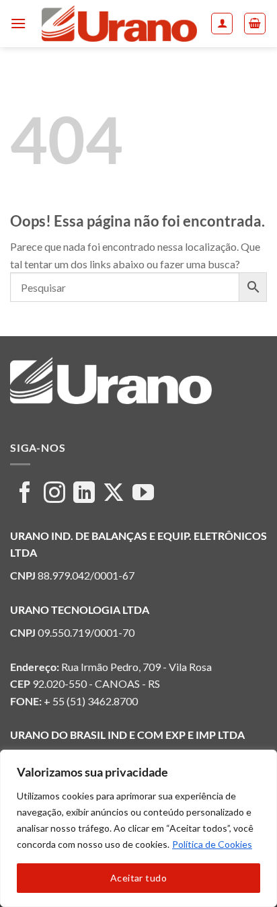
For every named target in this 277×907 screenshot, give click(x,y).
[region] (138, 828)
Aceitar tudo (138, 877)
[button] (18, 23)
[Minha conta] (222, 23)
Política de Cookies (212, 844)
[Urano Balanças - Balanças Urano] (119, 23)
